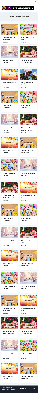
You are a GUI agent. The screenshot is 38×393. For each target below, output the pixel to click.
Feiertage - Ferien (5, 389)
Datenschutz (27, 388)
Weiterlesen (6, 42)
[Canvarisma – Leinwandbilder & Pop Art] (18, 8)
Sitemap (33, 388)
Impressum (22, 388)
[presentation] (9, 29)
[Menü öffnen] (36, 2)
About (27, 389)
